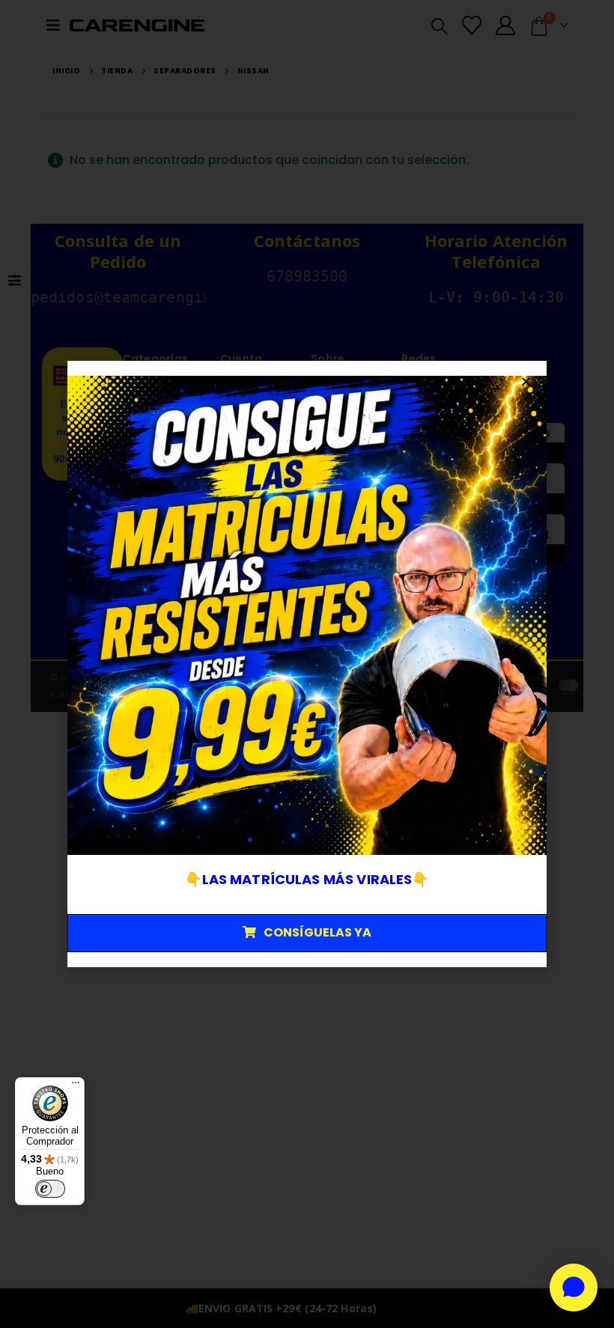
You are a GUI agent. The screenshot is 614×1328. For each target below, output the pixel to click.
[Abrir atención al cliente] (574, 1288)
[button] (526, 381)
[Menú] (76, 1086)
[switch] (50, 1189)
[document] (307, 664)
